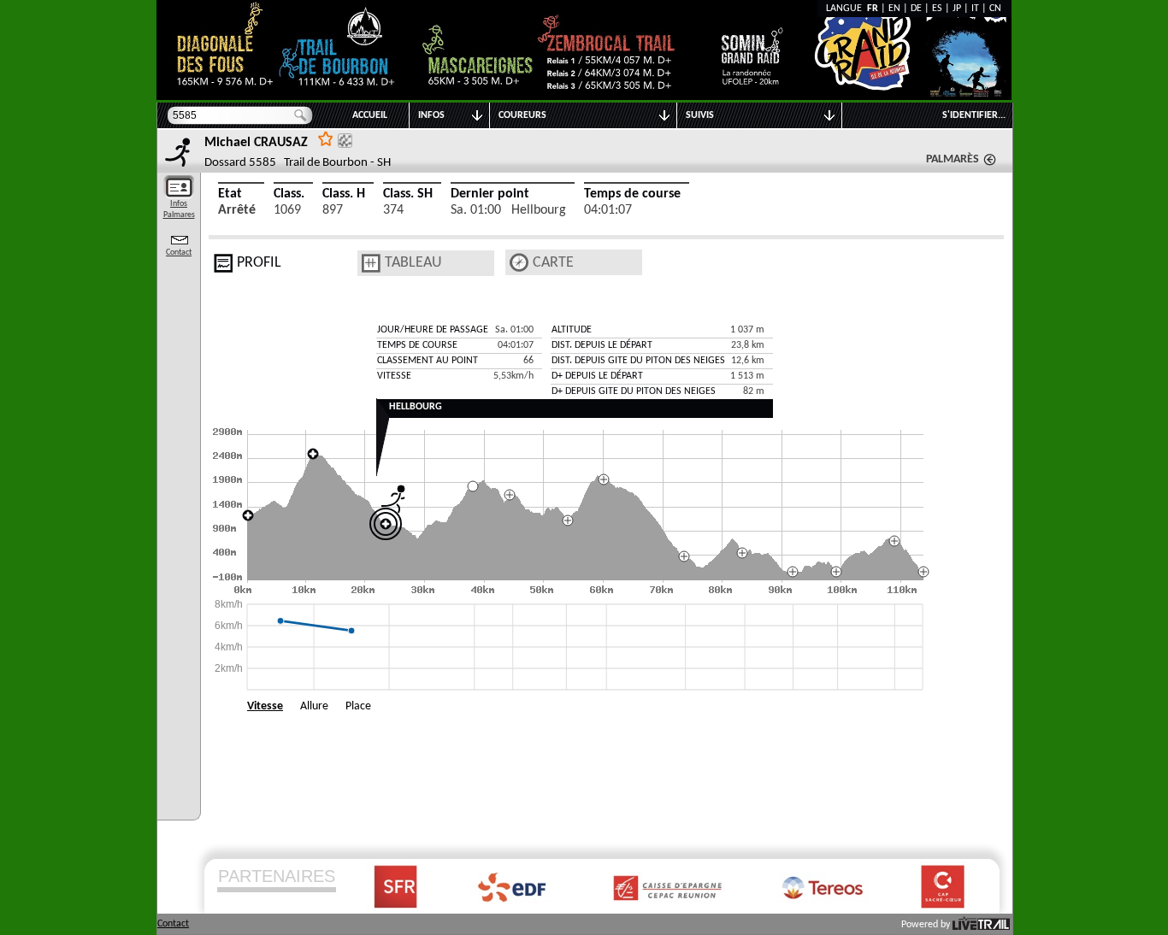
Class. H (343, 194)
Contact (179, 252)
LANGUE (846, 8)
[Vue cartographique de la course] (519, 263)
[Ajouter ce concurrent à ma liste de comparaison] (345, 140)
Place (358, 706)
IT (975, 8)
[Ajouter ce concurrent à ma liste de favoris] (325, 138)
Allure (314, 706)
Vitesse (265, 706)
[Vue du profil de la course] (223, 263)
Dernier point (490, 194)
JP (957, 8)
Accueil (369, 115)
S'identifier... (974, 115)
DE (916, 8)
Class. (289, 194)
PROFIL (259, 263)
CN (995, 8)
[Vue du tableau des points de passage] (371, 263)
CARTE (553, 263)
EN (894, 8)
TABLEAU (413, 263)
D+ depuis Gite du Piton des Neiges (634, 391)
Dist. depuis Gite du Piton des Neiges (638, 361)
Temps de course (632, 194)
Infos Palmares (179, 209)
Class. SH (408, 194)
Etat (230, 194)
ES (937, 8)
